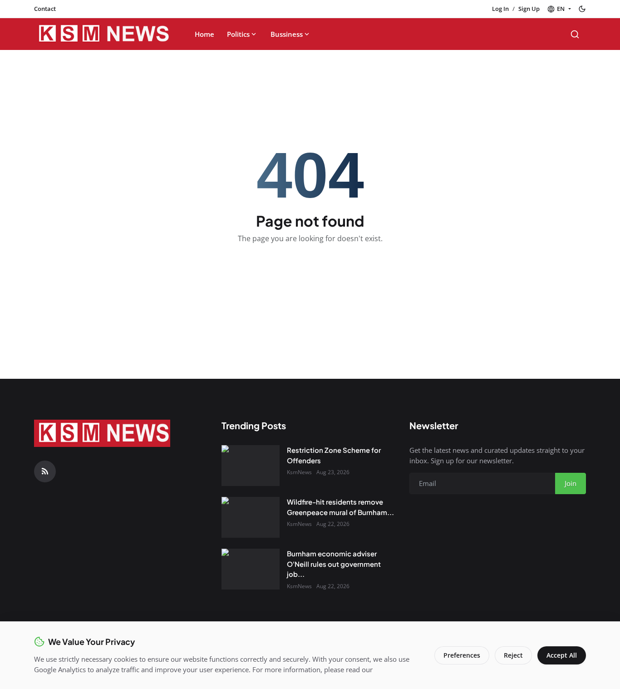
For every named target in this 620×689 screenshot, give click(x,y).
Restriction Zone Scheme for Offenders (334, 455)
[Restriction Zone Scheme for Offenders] (250, 465)
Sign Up (529, 9)
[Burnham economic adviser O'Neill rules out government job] (250, 569)
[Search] (575, 34)
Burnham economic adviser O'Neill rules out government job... (334, 563)
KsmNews (299, 472)
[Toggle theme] (582, 9)
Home (204, 34)
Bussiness (287, 34)
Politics (238, 34)
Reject (513, 655)
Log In (500, 9)
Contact (45, 9)
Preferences (461, 655)
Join (570, 483)
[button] (559, 9)
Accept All (561, 655)
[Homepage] (102, 34)
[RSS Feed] (45, 471)
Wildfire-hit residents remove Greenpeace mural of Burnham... (340, 506)
